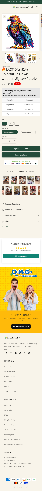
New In (6, 386)
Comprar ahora (21, 155)
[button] (4, 7)
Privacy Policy (9, 425)
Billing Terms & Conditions (13, 444)
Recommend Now (20, 326)
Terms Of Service (10, 430)
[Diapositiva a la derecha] (39, 58)
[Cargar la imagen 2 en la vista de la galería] (21, 58)
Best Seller (8, 381)
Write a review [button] (21, 256)
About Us (7, 405)
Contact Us (8, 410)
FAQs (6, 415)
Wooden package (27, 132)
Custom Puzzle (9, 367)
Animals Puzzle (9, 372)
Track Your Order (10, 391)
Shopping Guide (9, 435)
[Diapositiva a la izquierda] (2, 58)
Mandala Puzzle (9, 377)
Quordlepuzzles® (23, 487)
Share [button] (6, 227)
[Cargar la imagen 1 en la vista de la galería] (10, 58)
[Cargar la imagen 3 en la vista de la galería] (32, 58)
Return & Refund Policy (12, 440)
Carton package (9, 132)
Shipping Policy (9, 420)
